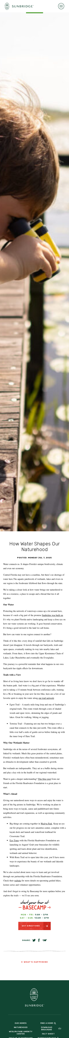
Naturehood (21, 1027)
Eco (12, 840)
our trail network (46, 698)
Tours (16, 840)
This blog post (44, 778)
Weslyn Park (46, 823)
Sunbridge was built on (52, 615)
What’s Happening (36, 962)
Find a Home (46, 1023)
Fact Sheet (48, 1034)
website (17, 880)
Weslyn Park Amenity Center (20, 1033)
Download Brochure (46, 1028)
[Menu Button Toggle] (61, 6)
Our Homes (20, 1023)
